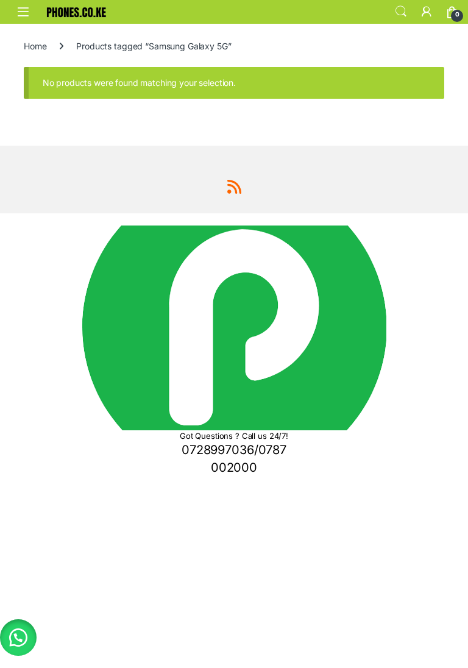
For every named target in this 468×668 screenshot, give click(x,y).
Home (35, 46)
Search (401, 11)
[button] (18, 637)
